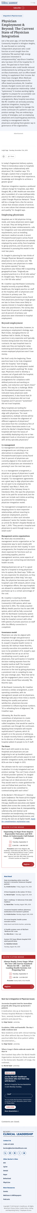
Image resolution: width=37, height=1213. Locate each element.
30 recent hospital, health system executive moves (15, 920)
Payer (5, 1174)
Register (27, 864)
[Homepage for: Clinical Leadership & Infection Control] (18, 1134)
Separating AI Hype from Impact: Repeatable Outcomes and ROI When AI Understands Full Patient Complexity (18, 834)
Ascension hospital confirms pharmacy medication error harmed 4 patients (17, 911)
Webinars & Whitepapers (12, 1195)
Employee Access (26, 1210)
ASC (4, 1163)
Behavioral (7, 1178)
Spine (5, 1167)
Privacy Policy (10, 1103)
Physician (6, 1182)
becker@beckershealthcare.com (15, 1148)
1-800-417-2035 (8, 1144)
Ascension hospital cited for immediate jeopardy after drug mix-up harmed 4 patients (17, 1005)
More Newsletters (11, 1111)
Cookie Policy (24, 1208)
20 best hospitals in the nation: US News (17, 892)
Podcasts (6, 1199)
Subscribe (17, 8)
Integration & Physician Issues (12, 16)
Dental (5, 1171)
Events (5, 1191)
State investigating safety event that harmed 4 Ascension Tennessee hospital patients (17, 882)
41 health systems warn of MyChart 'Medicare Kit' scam (16, 930)
